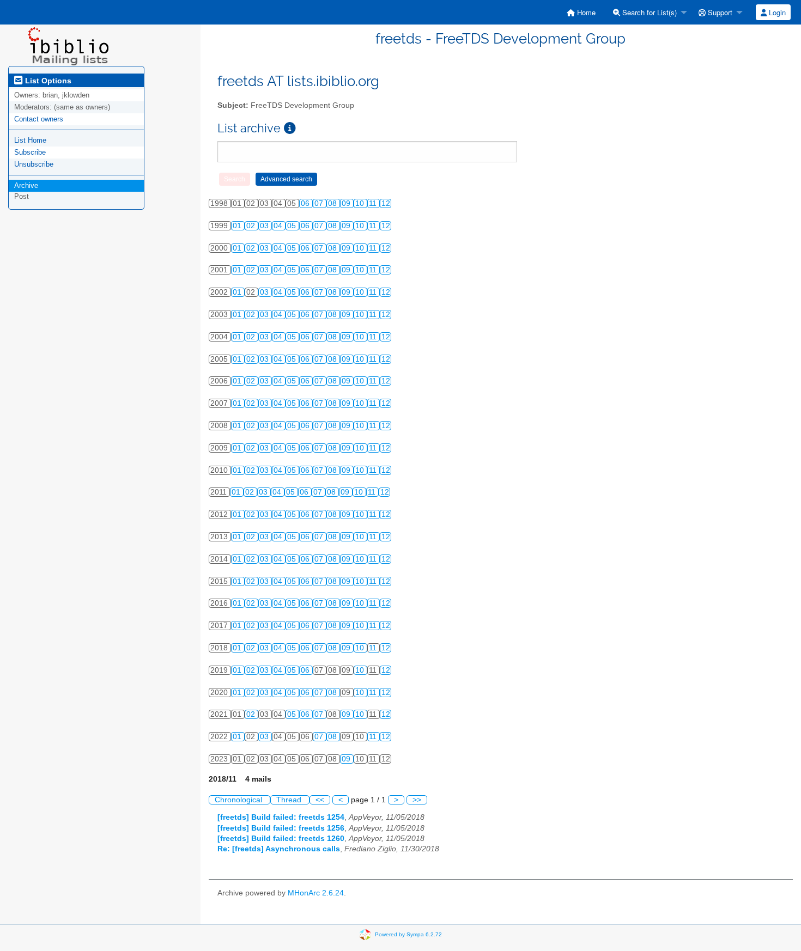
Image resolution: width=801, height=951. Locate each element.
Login (776, 12)
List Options (47, 80)
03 (265, 226)
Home (585, 12)
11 (374, 203)
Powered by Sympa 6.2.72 (408, 934)
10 (360, 203)
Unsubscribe (33, 164)
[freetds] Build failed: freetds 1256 (280, 828)
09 (347, 203)
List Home (30, 140)
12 (385, 203)
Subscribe (30, 152)
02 (251, 226)
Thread (290, 800)
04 (279, 226)
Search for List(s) (648, 12)
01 (238, 226)
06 (306, 203)
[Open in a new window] (290, 128)
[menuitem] (581, 12)
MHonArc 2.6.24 (316, 893)
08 (333, 203)
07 (319, 203)
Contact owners (38, 119)
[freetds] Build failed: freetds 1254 (280, 817)
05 (292, 226)
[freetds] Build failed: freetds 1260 (280, 838)
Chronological (239, 800)
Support (719, 12)
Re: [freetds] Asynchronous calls (278, 849)
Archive (26, 185)
